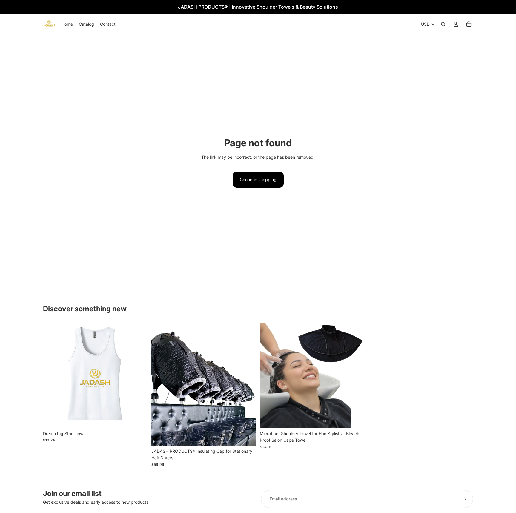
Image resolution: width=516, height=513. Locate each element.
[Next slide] (139, 375)
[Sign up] (464, 499)
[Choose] (138, 418)
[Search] (443, 24)
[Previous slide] (52, 375)
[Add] (247, 436)
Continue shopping (258, 179)
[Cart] (468, 24)
